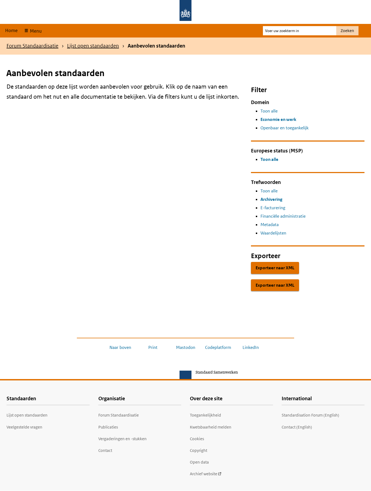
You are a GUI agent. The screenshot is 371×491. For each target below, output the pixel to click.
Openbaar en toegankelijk (284, 128)
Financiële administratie (283, 216)
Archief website (203, 473)
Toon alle (269, 111)
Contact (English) (297, 427)
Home (11, 30)
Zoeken (347, 30)
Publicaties (108, 427)
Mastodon (185, 347)
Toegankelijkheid (205, 415)
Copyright (198, 450)
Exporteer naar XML (275, 268)
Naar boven (120, 347)
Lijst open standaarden (93, 46)
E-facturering (272, 208)
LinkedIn (251, 347)
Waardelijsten (273, 233)
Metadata (269, 224)
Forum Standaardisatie (32, 46)
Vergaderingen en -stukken (122, 438)
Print (153, 347)
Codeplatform (218, 347)
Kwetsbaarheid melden (210, 427)
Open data (199, 462)
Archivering (271, 199)
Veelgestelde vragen (24, 427)
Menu (35, 31)
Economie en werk (278, 119)
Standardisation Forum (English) (310, 415)
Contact (105, 450)
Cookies (197, 438)
